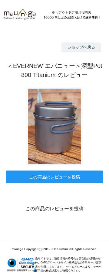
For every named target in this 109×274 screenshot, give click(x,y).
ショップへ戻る (81, 47)
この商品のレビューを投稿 (54, 176)
